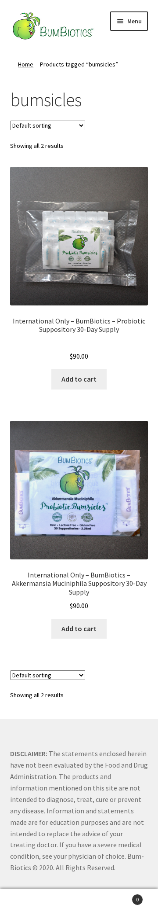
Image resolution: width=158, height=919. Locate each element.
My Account (26, 904)
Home (25, 64)
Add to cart (79, 379)
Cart (122, 896)
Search (79, 904)
